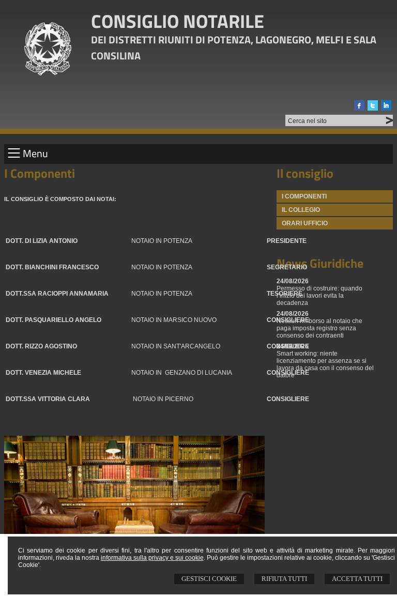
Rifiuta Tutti (284, 579)
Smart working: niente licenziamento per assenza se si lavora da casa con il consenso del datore (325, 364)
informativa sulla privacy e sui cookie (152, 557)
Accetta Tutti (357, 579)
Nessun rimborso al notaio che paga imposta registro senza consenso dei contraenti (319, 328)
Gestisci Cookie (209, 579)
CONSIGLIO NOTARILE (177, 21)
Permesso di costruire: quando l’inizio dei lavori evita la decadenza (319, 296)
